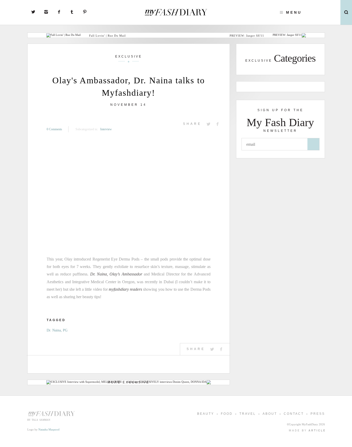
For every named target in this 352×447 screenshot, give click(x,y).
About (270, 414)
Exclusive (128, 56)
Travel (247, 414)
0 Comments (54, 129)
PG (65, 330)
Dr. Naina (54, 330)
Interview (106, 129)
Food (227, 414)
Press (318, 414)
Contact (294, 414)
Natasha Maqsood (49, 429)
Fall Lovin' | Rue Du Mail (107, 35)
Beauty (205, 414)
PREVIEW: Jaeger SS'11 (247, 35)
